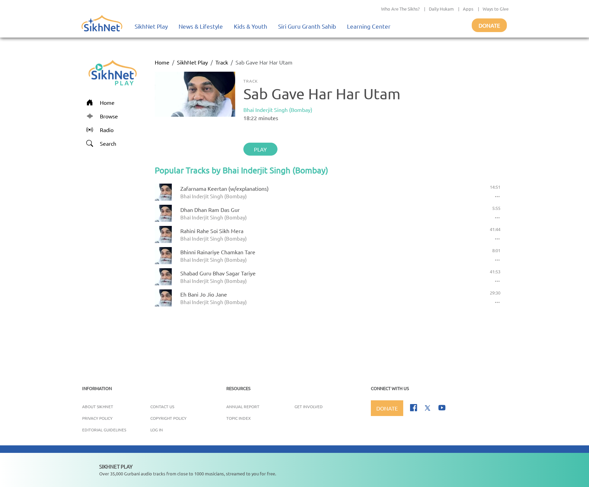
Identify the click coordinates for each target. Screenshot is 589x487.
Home (162, 62)
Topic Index (238, 418)
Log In (156, 429)
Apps (468, 9)
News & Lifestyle (201, 26)
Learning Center (369, 26)
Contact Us (162, 406)
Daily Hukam (441, 9)
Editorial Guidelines (104, 429)
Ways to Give (496, 9)
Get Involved (308, 406)
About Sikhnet (97, 406)
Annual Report (242, 406)
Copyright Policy (168, 418)
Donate (489, 25)
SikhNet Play (151, 26)
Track (221, 62)
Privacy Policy (97, 418)
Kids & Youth (250, 26)
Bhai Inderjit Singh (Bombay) (277, 109)
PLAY (260, 149)
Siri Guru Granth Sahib (307, 26)
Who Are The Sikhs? (400, 9)
